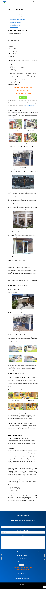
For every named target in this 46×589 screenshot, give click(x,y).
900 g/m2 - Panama (12, 53)
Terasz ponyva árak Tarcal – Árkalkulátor (17, 19)
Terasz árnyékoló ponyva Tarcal (15, 22)
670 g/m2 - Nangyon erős (13, 50)
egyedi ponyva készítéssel (30, 105)
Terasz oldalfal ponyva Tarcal (15, 25)
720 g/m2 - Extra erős (13, 51)
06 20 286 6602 (23, 97)
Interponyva (5, 2)
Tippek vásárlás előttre (14, 27)
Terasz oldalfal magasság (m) (13, 40)
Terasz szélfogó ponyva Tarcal (15, 24)
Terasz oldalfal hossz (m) (12, 34)
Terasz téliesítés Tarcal (14, 21)
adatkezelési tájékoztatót (19, 561)
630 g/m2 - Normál (12, 48)
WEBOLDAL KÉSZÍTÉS (23, 584)
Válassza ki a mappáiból (23, 558)
